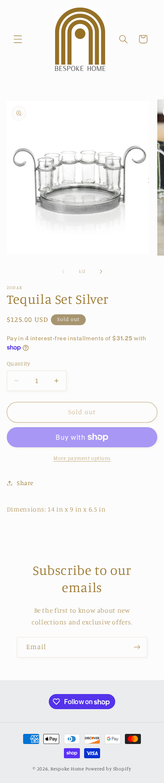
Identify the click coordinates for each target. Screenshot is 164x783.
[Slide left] (63, 271)
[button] (17, 39)
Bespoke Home (67, 769)
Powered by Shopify (108, 769)
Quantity (18, 363)
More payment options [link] (82, 458)
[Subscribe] (137, 647)
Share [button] (25, 482)
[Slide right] (101, 271)
